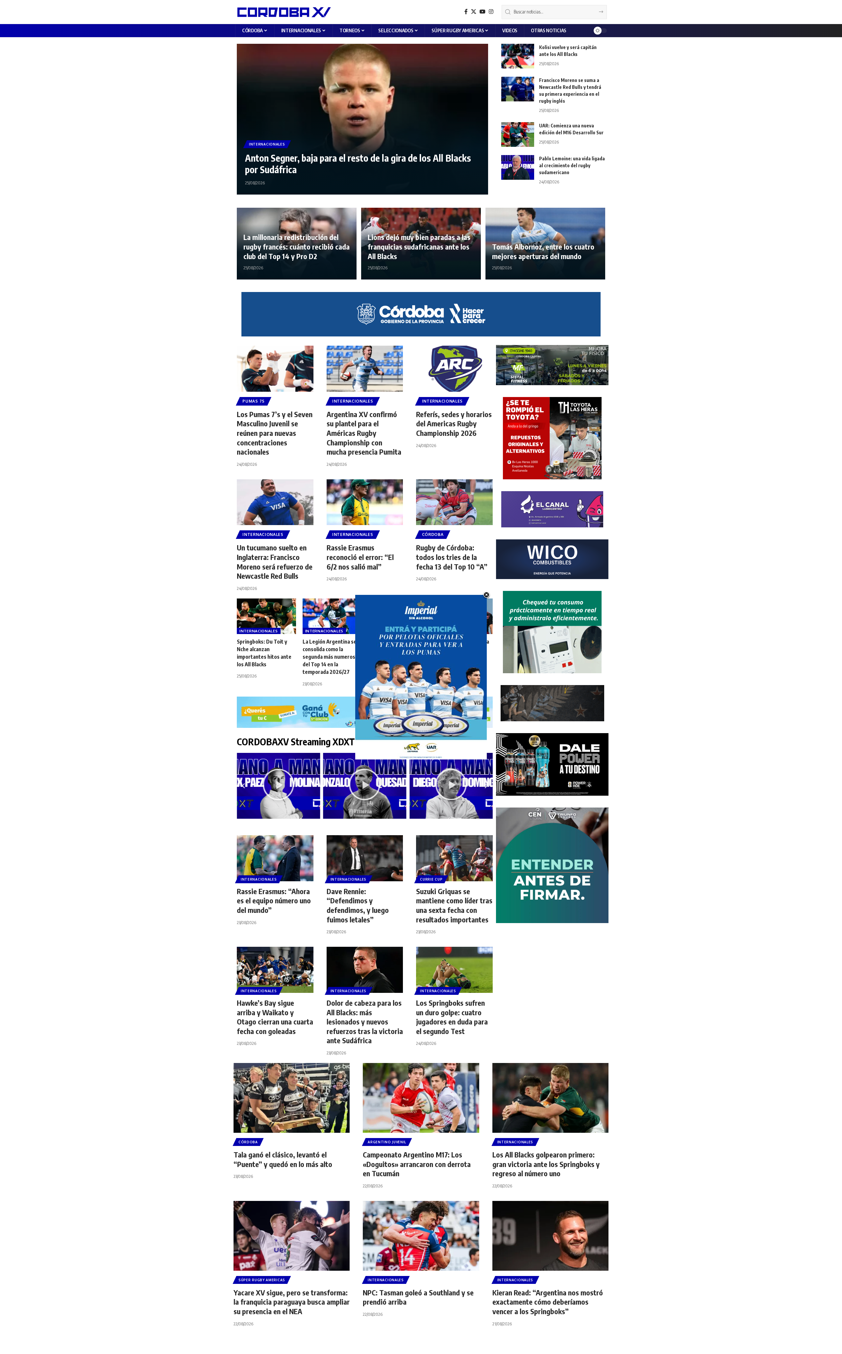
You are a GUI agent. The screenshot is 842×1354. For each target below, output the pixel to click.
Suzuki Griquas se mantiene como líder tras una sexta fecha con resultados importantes (454, 905)
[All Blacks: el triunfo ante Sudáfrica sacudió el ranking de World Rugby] (397, 616)
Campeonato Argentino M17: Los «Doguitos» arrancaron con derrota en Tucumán (417, 1164)
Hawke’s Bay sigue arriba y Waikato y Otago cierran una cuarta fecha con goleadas (275, 1017)
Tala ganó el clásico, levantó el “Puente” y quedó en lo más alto (283, 1159)
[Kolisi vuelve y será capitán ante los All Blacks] (517, 56)
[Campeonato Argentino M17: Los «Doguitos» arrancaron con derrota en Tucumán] (421, 1098)
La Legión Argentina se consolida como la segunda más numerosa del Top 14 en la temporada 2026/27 (330, 657)
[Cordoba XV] (283, 11)
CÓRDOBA (433, 534)
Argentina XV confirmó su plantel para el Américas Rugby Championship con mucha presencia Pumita (364, 433)
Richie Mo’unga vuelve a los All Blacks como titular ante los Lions (461, 649)
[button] (243, 786)
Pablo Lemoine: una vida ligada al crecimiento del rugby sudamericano (572, 165)
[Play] (278, 786)
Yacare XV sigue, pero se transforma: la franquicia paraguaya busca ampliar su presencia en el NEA (292, 1302)
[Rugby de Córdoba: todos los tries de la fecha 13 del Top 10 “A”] (454, 502)
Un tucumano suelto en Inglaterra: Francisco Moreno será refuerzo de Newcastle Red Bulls (274, 561)
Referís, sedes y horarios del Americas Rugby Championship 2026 (454, 424)
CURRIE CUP (431, 879)
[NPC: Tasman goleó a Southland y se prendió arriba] (421, 1236)
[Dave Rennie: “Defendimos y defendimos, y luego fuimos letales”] (365, 858)
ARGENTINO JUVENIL (387, 1142)
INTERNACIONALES (267, 144)
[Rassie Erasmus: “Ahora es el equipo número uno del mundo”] (275, 858)
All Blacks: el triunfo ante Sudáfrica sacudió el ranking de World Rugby (397, 649)
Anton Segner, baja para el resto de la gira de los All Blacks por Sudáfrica (358, 163)
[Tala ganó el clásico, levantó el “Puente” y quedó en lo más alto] (292, 1098)
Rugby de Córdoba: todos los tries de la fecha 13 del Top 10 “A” (451, 557)
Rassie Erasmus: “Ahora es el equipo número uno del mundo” (274, 901)
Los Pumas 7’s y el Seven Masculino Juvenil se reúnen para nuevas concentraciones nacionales (274, 433)
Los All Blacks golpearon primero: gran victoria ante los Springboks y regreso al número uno (546, 1164)
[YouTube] (482, 11)
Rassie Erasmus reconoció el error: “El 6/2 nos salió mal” (360, 557)
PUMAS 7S (253, 401)
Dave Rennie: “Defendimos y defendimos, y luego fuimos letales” (358, 905)
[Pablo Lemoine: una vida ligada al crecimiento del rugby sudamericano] (517, 167)
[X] (473, 11)
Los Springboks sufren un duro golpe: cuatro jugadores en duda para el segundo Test (452, 1017)
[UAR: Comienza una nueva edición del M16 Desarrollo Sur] (517, 134)
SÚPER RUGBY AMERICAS (261, 1280)
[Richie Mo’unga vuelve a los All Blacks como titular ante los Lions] (463, 616)
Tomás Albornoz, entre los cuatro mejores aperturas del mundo (543, 251)
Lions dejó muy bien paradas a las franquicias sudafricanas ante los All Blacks (419, 246)
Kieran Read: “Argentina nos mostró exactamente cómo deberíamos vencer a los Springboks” (547, 1302)
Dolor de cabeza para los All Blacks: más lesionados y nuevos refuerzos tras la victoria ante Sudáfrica (365, 1021)
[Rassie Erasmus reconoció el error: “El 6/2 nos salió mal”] (365, 502)
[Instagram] (491, 11)
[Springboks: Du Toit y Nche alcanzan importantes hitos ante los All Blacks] (266, 616)
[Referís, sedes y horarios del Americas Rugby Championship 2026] (454, 369)
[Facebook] (466, 11)
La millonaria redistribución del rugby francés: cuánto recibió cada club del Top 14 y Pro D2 (296, 246)
